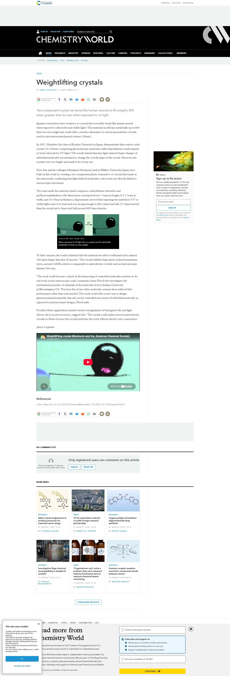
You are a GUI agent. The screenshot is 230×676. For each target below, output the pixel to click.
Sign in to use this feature (127, 93)
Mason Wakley (85, 587)
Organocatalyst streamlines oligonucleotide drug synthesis (122, 521)
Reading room (73, 60)
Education (176, 3)
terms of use (163, 215)
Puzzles (84, 60)
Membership (188, 3)
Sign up (172, 208)
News (39, 74)
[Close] (39, 624)
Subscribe (68, 32)
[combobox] (93, 31)
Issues (72, 623)
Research (42, 515)
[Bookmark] (107, 99)
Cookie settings (22, 666)
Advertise (53, 623)
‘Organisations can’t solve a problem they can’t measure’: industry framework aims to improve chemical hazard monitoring (88, 573)
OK (22, 659)
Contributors (85, 623)
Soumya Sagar (50, 531)
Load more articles (88, 602)
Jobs (62, 60)
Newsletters (52, 60)
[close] (139, 93)
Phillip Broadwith (44, 582)
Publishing (165, 3)
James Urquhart (48, 90)
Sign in (74, 467)
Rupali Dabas (119, 531)
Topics (64, 623)
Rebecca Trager (86, 531)
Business (42, 565)
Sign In (44, 32)
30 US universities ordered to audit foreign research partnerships (86, 521)
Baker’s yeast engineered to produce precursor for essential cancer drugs (52, 521)
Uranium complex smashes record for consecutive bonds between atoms (123, 571)
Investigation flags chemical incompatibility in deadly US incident (52, 571)
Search (111, 32)
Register (55, 32)
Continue (150, 671)
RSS (96, 623)
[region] (22, 647)
